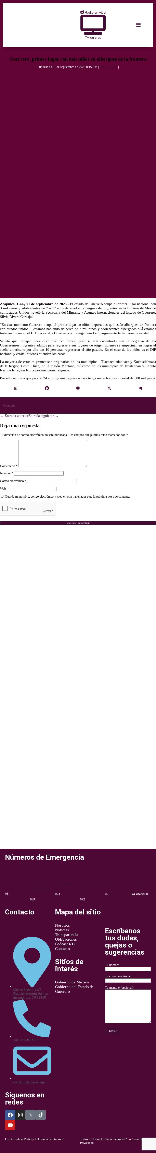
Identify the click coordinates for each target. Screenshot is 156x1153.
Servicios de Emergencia (11, 884)
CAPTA (138, 884)
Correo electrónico (13, 481)
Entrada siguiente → (43, 416)
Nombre (6, 473)
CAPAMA (65, 884)
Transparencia (66, 934)
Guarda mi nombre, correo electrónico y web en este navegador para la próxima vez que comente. (67, 496)
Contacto (62, 948)
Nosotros (62, 925)
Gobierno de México (72, 982)
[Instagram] (20, 1115)
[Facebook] (47, 388)
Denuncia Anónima (40, 887)
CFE (110, 884)
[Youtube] (10, 1125)
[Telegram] (140, 388)
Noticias (62, 930)
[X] (109, 388)
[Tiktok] (41, 1115)
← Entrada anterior (14, 416)
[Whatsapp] (15, 388)
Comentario (8, 466)
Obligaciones (66, 939)
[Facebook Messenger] (78, 388)
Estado (21, 405)
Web (3, 488)
